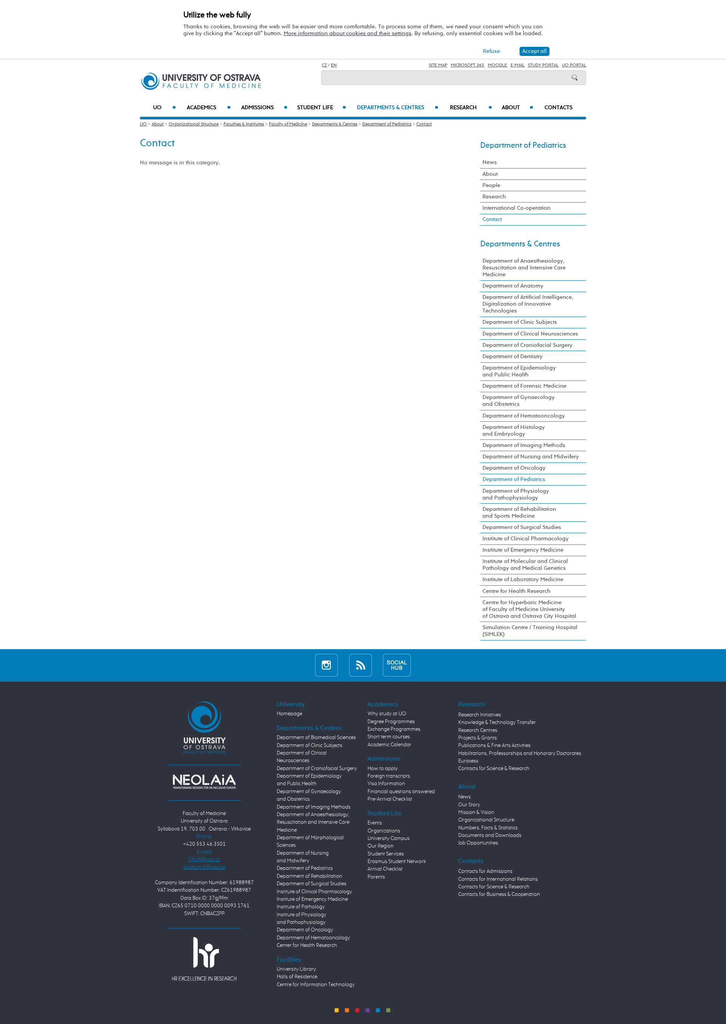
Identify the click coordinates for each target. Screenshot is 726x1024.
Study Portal (543, 65)
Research (471, 107)
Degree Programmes (391, 721)
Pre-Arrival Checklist (390, 799)
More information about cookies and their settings (347, 33)
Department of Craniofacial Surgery (527, 345)
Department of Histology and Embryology (513, 430)
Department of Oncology (514, 468)
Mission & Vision (476, 812)
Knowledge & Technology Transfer (497, 722)
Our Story (469, 804)
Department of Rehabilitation (309, 876)
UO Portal (574, 65)
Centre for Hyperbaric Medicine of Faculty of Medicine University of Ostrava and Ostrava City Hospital (529, 609)
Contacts (558, 107)
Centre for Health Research (516, 591)
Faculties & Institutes (243, 124)
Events (375, 823)
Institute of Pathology (301, 907)
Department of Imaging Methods (523, 445)
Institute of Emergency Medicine (522, 550)
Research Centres (477, 730)
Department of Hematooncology (523, 416)
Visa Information (386, 783)
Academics (209, 107)
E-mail (517, 65)
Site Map (438, 65)
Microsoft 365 (467, 65)
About (517, 107)
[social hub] (397, 665)
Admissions (264, 107)
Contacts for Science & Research (493, 768)
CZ (324, 65)
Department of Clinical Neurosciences (530, 334)
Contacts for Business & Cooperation (499, 894)
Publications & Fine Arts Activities (494, 745)
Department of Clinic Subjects (519, 322)
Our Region (381, 846)
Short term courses (389, 736)
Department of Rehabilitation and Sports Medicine (519, 512)
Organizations (384, 831)
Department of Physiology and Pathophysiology (515, 494)
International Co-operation (516, 208)
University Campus (389, 838)
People (491, 185)
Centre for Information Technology (316, 984)
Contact (424, 124)
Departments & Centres (397, 107)
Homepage (289, 713)
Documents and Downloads (489, 835)
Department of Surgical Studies (521, 527)
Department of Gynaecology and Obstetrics (518, 400)
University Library (296, 969)
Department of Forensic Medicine (524, 386)
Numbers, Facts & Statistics (488, 828)
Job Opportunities (478, 843)
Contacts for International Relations (498, 879)
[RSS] (360, 665)
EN (334, 65)
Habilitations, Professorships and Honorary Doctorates (519, 753)
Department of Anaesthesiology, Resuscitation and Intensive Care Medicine (524, 267)
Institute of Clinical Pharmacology (525, 538)
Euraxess (468, 761)
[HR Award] (204, 958)
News (489, 162)
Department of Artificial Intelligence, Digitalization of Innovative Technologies (527, 304)
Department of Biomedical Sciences (316, 737)
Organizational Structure (194, 124)
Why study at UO (387, 713)
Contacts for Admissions (485, 871)
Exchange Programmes (394, 729)
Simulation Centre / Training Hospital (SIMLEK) (529, 631)
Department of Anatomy (512, 286)
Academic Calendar (389, 744)
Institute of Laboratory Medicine (522, 579)
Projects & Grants (477, 738)
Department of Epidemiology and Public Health (519, 371)
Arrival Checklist (385, 869)
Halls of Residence (297, 976)
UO (164, 107)
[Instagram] (326, 665)
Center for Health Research (307, 945)
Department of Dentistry (512, 356)
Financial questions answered (401, 791)
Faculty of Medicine (288, 124)
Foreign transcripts (389, 776)
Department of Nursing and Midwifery (530, 456)
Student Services (386, 854)
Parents (376, 877)
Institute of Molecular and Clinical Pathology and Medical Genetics (525, 564)
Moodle (497, 65)
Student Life (321, 107)
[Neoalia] (204, 781)
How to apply (383, 768)
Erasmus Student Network (397, 861)
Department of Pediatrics (386, 124)
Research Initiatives (479, 715)
